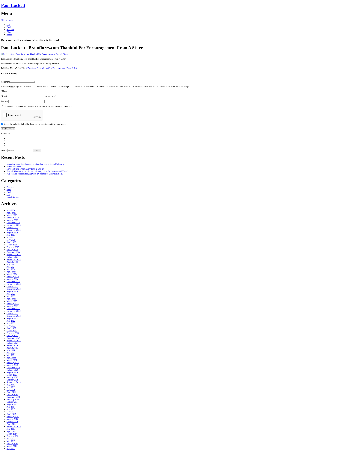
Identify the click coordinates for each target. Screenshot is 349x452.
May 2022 (11, 326)
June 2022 (11, 323)
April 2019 (11, 392)
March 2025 (12, 245)
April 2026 (11, 213)
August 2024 (12, 262)
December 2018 (13, 397)
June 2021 (11, 353)
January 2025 (12, 249)
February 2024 (13, 276)
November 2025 (14, 225)
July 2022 (11, 321)
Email (4, 96)
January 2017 (12, 419)
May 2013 (11, 441)
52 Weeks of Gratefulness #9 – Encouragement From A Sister (51, 68)
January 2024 (12, 279)
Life (8, 24)
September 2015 (14, 426)
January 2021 (12, 365)
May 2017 (11, 412)
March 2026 (12, 215)
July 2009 (11, 448)
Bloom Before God (15, 166)
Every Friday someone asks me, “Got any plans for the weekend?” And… (38, 171)
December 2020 (13, 367)
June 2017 (11, 409)
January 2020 (12, 377)
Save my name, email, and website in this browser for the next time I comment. (38, 106)
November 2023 (14, 284)
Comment (5, 82)
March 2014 (12, 434)
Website (4, 101)
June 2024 (11, 267)
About (9, 32)
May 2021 (11, 355)
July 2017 (11, 407)
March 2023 (12, 301)
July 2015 (11, 429)
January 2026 (12, 220)
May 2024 (11, 269)
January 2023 (12, 306)
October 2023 (12, 286)
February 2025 (13, 247)
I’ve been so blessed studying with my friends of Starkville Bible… (35, 174)
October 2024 (12, 257)
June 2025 (11, 237)
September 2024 (14, 259)
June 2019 (11, 387)
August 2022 (12, 318)
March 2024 (12, 274)
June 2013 (11, 439)
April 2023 (11, 299)
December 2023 (13, 281)
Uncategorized (13, 197)
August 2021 (12, 348)
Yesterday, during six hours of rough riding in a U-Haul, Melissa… (35, 164)
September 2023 (14, 289)
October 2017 (12, 402)
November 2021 (14, 340)
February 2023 (13, 303)
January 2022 (12, 335)
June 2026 (11, 210)
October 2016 (12, 421)
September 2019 (14, 382)
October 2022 (12, 313)
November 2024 (14, 254)
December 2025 (13, 222)
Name (4, 91)
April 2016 (11, 424)
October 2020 (12, 370)
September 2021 (14, 345)
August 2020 (12, 372)
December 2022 (13, 308)
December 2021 (13, 338)
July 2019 (11, 385)
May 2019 (11, 389)
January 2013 (12, 443)
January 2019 (12, 394)
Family (10, 27)
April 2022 (11, 328)
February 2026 (13, 218)
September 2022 (14, 316)
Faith (9, 189)
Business (10, 29)
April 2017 (11, 414)
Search (9, 34)
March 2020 (12, 375)
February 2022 (13, 333)
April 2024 (11, 272)
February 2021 (13, 362)
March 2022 (12, 330)
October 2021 (12, 343)
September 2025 (14, 230)
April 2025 (11, 242)
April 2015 (11, 431)
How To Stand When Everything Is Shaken (25, 169)
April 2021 (11, 357)
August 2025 (12, 232)
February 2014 (13, 436)
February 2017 (13, 416)
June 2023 (11, 294)
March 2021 (12, 360)
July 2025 (11, 235)
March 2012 (12, 446)
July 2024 (11, 264)
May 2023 (11, 296)
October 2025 (12, 227)
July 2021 (11, 350)
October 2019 (12, 380)
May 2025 (11, 240)
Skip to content (7, 20)
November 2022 (14, 311)
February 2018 (13, 399)
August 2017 (12, 404)
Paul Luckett (13, 5)
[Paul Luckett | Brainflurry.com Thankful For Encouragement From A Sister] (34, 54)
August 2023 (12, 291)
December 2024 (13, 252)
